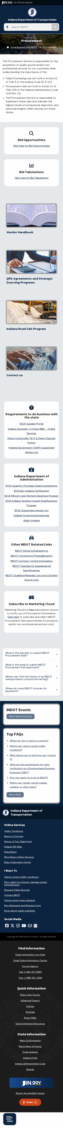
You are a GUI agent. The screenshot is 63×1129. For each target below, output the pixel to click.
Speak (29, 1102)
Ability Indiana (31, 520)
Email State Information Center (30, 960)
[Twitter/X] (12, 926)
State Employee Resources (30, 1023)
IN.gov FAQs (30, 1017)
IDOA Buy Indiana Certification (31, 491)
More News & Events (20, 716)
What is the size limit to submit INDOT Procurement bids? (27, 654)
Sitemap (30, 1012)
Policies (30, 1006)
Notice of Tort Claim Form (18, 841)
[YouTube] (24, 926)
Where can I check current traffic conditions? (27, 748)
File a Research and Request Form (22, 905)
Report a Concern (13, 836)
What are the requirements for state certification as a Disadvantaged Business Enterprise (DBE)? (32, 768)
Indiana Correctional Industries (31, 515)
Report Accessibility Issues (30, 1093)
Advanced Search (30, 1000)
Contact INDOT (12, 895)
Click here (13, 617)
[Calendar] (35, 926)
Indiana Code (30, 1057)
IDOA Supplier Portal (31, 423)
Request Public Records (17, 889)
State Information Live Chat (30, 954)
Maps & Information (30, 1040)
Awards (30, 1069)
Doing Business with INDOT (24, 47)
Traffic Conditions (13, 831)
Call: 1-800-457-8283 (30, 971)
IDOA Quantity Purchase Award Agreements (32, 486)
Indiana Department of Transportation (32, 19)
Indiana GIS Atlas (13, 846)
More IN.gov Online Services (19, 857)
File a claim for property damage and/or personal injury (25, 883)
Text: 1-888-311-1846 (30, 977)
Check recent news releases (19, 900)
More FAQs (15, 794)
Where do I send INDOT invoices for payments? (26, 690)
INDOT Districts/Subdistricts (31, 551)
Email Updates (30, 1052)
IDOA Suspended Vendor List (32, 510)
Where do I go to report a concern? (29, 740)
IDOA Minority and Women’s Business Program (31, 496)
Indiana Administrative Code (30, 1063)
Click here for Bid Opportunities (31, 145)
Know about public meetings (19, 910)
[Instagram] (18, 926)
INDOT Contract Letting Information (31, 561)
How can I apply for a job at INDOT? (29, 777)
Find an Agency (30, 966)
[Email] (30, 926)
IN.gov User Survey (30, 994)
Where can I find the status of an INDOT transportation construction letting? (28, 678)
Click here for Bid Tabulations (31, 178)
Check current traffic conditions (21, 877)
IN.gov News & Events (30, 1046)
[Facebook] (7, 926)
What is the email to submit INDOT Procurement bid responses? (25, 666)
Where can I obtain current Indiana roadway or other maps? (28, 784)
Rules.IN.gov (10, 851)
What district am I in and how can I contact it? (33, 757)
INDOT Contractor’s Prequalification (31, 556)
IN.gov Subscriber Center (17, 862)
